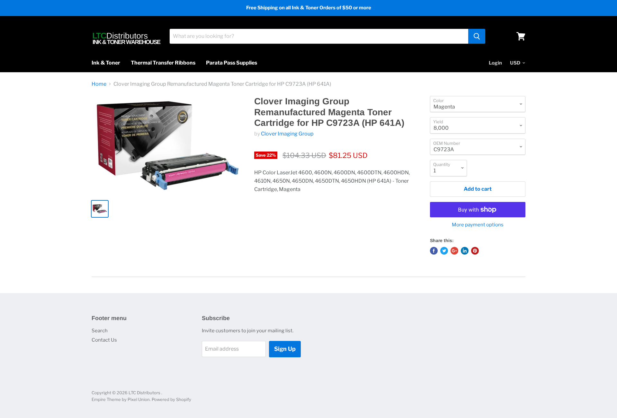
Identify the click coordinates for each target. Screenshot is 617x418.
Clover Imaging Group (287, 134)
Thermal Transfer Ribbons (163, 63)
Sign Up (285, 348)
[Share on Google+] (454, 251)
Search (100, 331)
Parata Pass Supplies (231, 63)
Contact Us (104, 340)
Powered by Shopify (171, 399)
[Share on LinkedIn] (465, 251)
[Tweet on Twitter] (444, 251)
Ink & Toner (106, 63)
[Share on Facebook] (434, 251)
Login (495, 63)
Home (99, 84)
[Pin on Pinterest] (475, 251)
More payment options (478, 225)
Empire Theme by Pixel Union (121, 399)
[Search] (476, 36)
